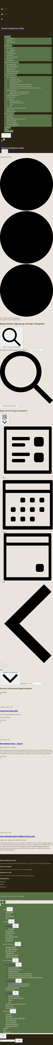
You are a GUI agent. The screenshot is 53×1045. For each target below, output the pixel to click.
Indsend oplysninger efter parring (20, 84)
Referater (13, 50)
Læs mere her (48, 863)
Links (6, 129)
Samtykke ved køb (12, 73)
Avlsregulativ (11, 97)
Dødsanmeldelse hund (16, 102)
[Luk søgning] (3, 1036)
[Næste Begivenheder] (5, 666)
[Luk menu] (0, 905)
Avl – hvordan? (11, 965)
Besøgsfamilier (11, 64)
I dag (1, 669)
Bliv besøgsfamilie (12, 66)
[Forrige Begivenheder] (28, 663)
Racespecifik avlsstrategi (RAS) (16, 108)
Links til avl (10, 109)
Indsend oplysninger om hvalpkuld (20, 86)
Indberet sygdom (15, 101)
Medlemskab (10, 51)
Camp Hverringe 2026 (9, 711)
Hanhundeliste (11, 981)
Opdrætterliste (11, 111)
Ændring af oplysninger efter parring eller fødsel (25, 87)
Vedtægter (10, 55)
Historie (9, 40)
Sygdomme (9, 993)
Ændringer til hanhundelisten (19, 93)
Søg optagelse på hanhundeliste (20, 91)
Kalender (6, 32)
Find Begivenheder (9, 406)
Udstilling (10, 117)
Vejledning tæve (14, 79)
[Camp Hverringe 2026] (9, 705)
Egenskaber (10, 38)
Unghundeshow (11, 120)
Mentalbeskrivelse (12, 125)
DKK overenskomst (12, 57)
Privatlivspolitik (3, 886)
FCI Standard (11, 42)
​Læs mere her (29, 869)
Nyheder (7, 127)
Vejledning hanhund (16, 81)
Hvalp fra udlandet (13, 71)
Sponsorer (10, 60)
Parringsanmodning (13, 95)
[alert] (26, 318)
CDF (11, 106)
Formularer (9, 131)
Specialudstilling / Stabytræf (16, 118)
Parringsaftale (14, 82)
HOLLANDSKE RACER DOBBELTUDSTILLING (17, 836)
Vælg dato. (23, 683)
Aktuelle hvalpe (12, 67)
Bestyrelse (9, 926)
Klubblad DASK (11, 53)
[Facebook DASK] (4, 139)
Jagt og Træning (12, 122)
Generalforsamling (13, 124)
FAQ (8, 43)
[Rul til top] (1, 902)
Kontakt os (10, 58)
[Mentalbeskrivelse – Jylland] (9, 738)
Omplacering (11, 69)
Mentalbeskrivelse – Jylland (11, 743)
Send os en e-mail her (29, 875)
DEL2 (23, 896)
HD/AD (11, 104)
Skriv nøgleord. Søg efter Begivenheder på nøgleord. (13, 350)
